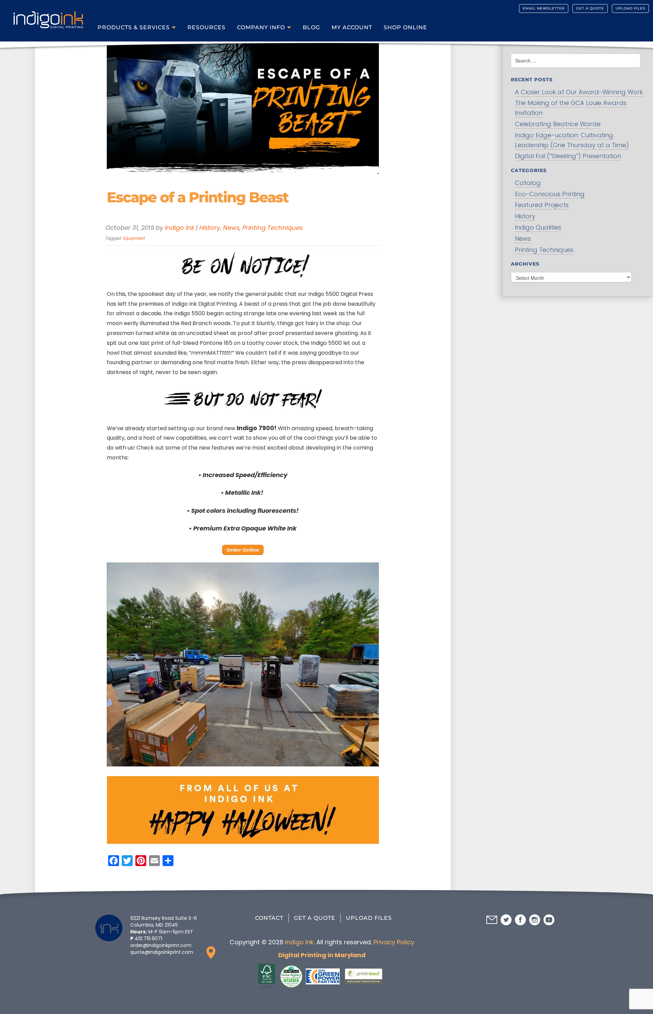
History (209, 227)
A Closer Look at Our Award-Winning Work (579, 92)
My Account (352, 27)
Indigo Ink (179, 227)
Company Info (261, 27)
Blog (311, 27)
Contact (269, 918)
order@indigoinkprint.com (160, 945)
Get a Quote (590, 8)
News (231, 227)
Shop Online (405, 27)
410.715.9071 (148, 938)
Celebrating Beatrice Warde (558, 124)
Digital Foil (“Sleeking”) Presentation (568, 156)
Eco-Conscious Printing (550, 194)
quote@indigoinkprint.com (161, 952)
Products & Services (134, 27)
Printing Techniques (272, 227)
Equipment (134, 238)
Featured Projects (542, 205)
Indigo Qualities (538, 227)
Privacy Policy (393, 942)
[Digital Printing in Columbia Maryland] (48, 16)
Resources (206, 27)
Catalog (528, 183)
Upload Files (630, 8)
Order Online (243, 550)
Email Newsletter (544, 8)
